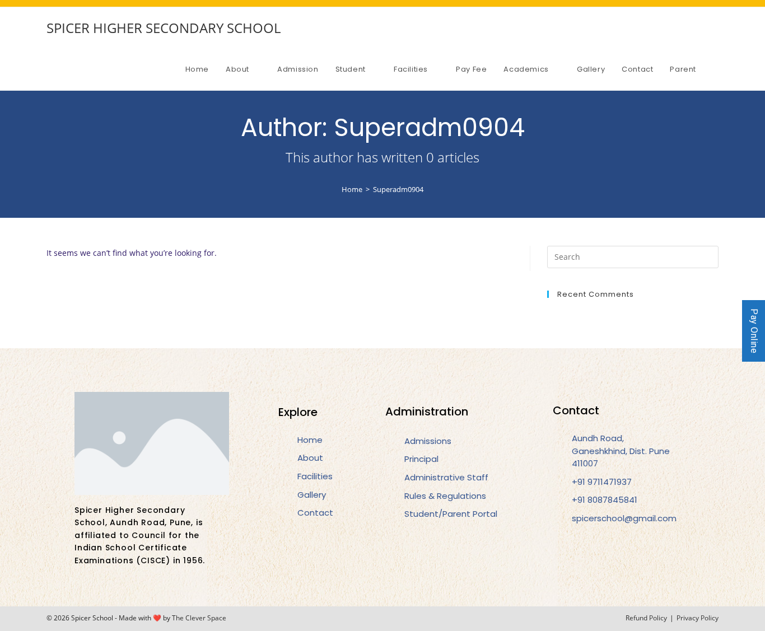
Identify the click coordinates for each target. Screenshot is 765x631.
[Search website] (716, 69)
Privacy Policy (698, 618)
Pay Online (754, 331)
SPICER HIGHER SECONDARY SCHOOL (163, 27)
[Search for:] (633, 256)
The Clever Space (199, 618)
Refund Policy (646, 618)
